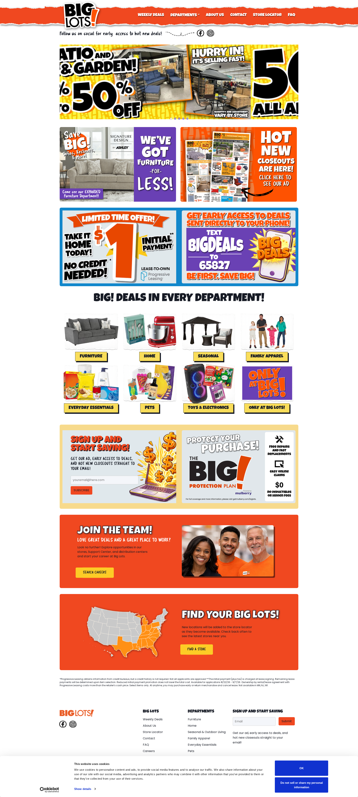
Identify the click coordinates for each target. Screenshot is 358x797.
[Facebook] (200, 34)
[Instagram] (210, 34)
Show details (82, 788)
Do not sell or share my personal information (301, 785)
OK (301, 768)
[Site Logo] (82, 15)
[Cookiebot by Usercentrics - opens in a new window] (49, 790)
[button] (91, 356)
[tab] (171, 119)
